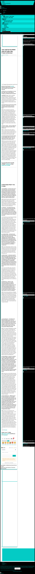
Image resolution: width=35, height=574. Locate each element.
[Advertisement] (9, 40)
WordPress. (20, 571)
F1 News (1, 33)
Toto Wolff (12, 86)
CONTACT (4, 4)
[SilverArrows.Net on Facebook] (2, 7)
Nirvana (17, 571)
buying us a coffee (6, 165)
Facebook (5, 434)
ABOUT (3, 2)
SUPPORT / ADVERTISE (6, 3)
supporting (8, 164)
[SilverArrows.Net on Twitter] (1, 6)
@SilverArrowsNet (6, 433)
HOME (3, 1)
